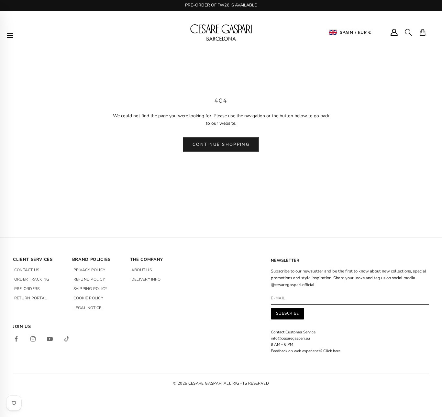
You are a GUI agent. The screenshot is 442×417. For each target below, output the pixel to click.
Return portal (30, 298)
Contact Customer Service (293, 332)
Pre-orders (26, 288)
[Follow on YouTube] (50, 339)
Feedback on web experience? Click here (305, 350)
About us (141, 269)
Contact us (26, 269)
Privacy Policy (89, 269)
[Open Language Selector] (333, 32)
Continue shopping (221, 144)
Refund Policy (89, 279)
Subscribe (287, 313)
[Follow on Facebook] (16, 339)
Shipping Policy (90, 288)
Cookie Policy (88, 298)
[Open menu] (10, 35)
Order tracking (31, 279)
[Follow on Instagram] (33, 339)
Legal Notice (87, 307)
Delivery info (145, 279)
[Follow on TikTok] (66, 339)
